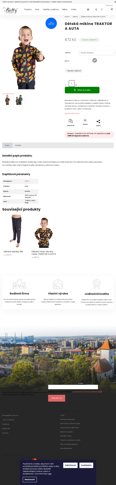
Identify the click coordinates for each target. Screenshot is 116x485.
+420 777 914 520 (8, 420)
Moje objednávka (66, 448)
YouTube (5, 433)
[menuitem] (28, 9)
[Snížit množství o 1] (66, 85)
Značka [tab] (18, 145)
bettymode (6, 429)
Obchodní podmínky (67, 419)
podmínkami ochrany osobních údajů (87, 392)
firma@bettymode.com (10, 415)
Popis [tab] (7, 145)
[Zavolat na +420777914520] (98, 9)
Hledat (101, 9)
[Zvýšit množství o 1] (77, 85)
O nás (62, 415)
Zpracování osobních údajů (70, 423)
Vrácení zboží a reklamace (69, 428)
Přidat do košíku (84, 90)
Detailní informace (72, 113)
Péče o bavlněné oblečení (69, 444)
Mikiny (27, 181)
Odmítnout (70, 465)
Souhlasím (86, 465)
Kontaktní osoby (65, 436)
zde (49, 473)
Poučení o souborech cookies (70, 440)
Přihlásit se (57, 398)
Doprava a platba (66, 432)
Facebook (5, 424)
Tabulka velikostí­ (74, 71)
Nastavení (30, 479)
